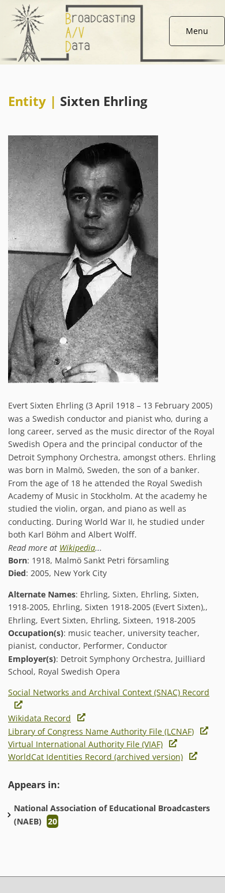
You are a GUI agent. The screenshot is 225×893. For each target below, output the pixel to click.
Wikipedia (77, 547)
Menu (197, 30)
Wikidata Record (39, 718)
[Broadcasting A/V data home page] (112, 6)
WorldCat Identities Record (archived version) (95, 756)
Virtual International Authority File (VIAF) (85, 744)
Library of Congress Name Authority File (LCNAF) (101, 731)
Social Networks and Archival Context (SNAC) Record (108, 692)
